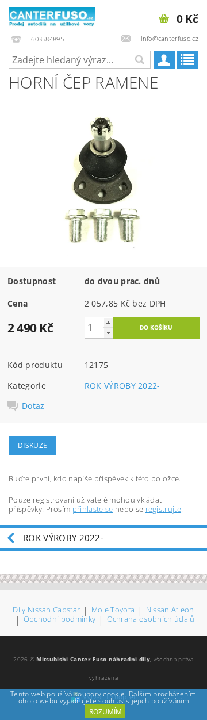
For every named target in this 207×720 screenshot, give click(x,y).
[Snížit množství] (108, 332)
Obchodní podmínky (59, 619)
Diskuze (32, 445)
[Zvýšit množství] (108, 322)
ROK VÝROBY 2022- (122, 385)
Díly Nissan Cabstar (46, 610)
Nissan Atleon (170, 610)
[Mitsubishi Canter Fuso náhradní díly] (52, 15)
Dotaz (33, 406)
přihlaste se (92, 509)
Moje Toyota (113, 610)
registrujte (163, 509)
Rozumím (105, 712)
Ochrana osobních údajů (151, 619)
